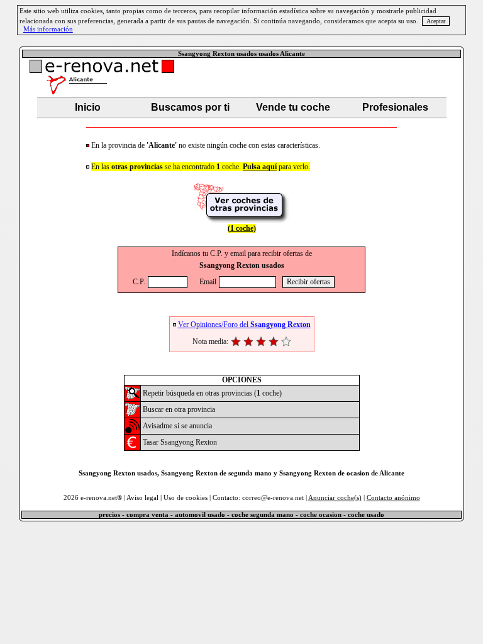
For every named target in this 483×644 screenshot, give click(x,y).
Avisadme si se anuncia (177, 425)
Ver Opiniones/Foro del (244, 324)
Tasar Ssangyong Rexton (180, 442)
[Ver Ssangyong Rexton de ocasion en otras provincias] (241, 220)
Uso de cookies (186, 497)
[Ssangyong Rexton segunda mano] (132, 397)
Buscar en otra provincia (179, 409)
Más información (48, 29)
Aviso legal (142, 497)
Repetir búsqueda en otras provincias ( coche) (212, 393)
